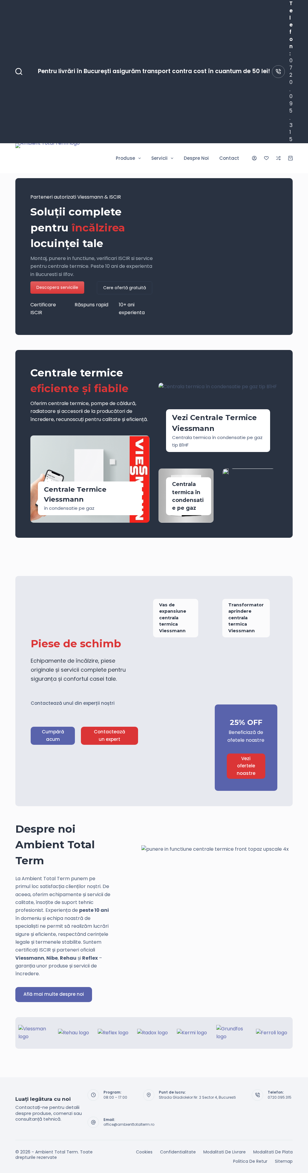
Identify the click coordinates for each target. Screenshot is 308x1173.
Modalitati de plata (273, 1152)
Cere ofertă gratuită (124, 288)
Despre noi (196, 158)
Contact (229, 158)
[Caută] (18, 71)
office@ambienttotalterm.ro (128, 1124)
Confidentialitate (178, 1152)
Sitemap (284, 1161)
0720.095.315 (291, 100)
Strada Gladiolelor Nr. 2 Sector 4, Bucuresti (197, 1097)
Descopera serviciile (57, 287)
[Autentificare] (254, 158)
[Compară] (278, 158)
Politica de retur (250, 1161)
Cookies (144, 1152)
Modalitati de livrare (224, 1152)
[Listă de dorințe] (266, 158)
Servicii (159, 158)
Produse (125, 158)
